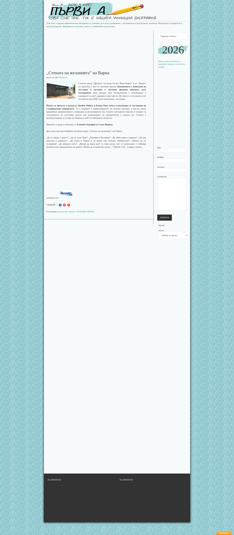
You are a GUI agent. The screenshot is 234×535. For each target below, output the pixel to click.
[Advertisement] (98, 47)
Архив (161, 230)
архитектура (62, 212)
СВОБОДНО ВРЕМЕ (85, 212)
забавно (72, 212)
